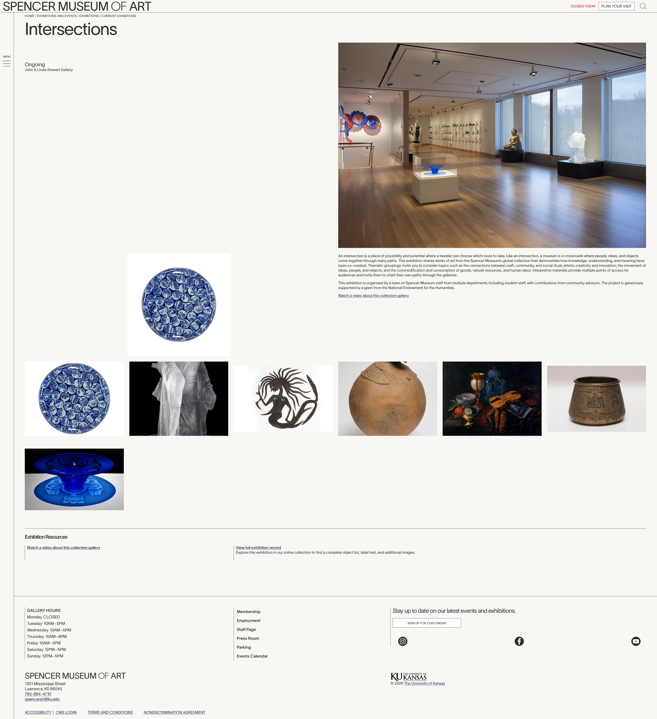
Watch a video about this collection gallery (63, 547)
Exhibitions (89, 16)
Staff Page (246, 629)
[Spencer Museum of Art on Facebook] (519, 641)
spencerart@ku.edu (42, 699)
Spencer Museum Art (75, 675)
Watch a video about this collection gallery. (373, 295)
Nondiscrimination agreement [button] (174, 712)
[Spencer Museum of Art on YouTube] (636, 641)
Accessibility (38, 712)
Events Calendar (252, 656)
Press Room (248, 638)
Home (30, 16)
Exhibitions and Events (57, 16)
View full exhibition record (258, 547)
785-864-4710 (38, 694)
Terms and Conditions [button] (110, 712)
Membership (249, 611)
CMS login (66, 712)
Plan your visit (616, 6)
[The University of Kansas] (408, 677)
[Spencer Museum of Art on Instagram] (402, 641)
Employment (248, 620)
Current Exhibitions (118, 16)
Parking (244, 647)
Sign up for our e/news (427, 623)
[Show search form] (643, 6)
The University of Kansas (424, 683)
